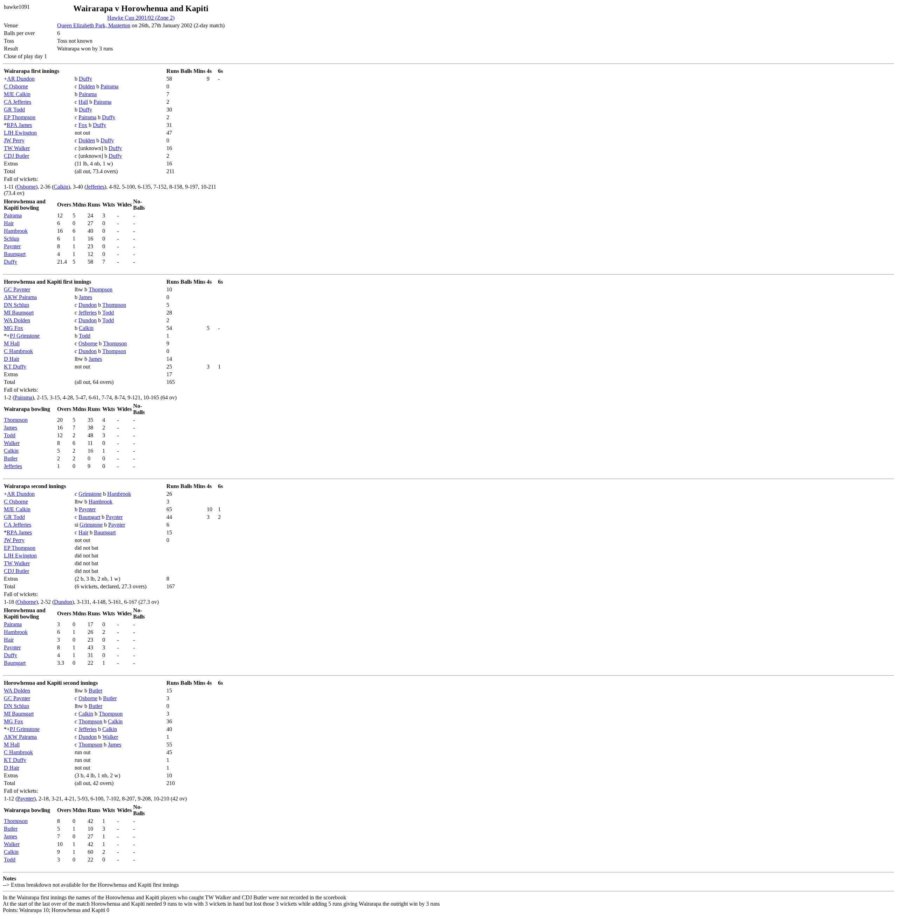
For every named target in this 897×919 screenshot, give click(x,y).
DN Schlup (16, 305)
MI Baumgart (19, 313)
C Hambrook (18, 351)
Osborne (26, 187)
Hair (9, 223)
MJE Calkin (17, 94)
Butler (11, 458)
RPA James (19, 125)
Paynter (12, 246)
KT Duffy (15, 367)
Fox (82, 125)
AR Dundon (21, 79)
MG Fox (13, 328)
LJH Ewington (20, 133)
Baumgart (15, 254)
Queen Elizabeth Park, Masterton (93, 25)
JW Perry (14, 140)
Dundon (87, 305)
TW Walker (17, 148)
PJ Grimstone (25, 336)
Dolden (86, 86)
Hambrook (16, 231)
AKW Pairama (20, 297)
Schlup (11, 239)
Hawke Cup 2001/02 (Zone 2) (140, 18)
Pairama (109, 86)
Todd (108, 313)
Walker (12, 443)
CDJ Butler (16, 156)
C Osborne (16, 86)
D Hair (11, 359)
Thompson (100, 289)
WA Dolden (17, 320)
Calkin (61, 187)
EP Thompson (19, 117)
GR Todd (14, 110)
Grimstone (90, 494)
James (85, 297)
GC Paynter (17, 289)
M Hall (12, 343)
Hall (83, 102)
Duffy (85, 79)
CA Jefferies (17, 102)
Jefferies (95, 187)
